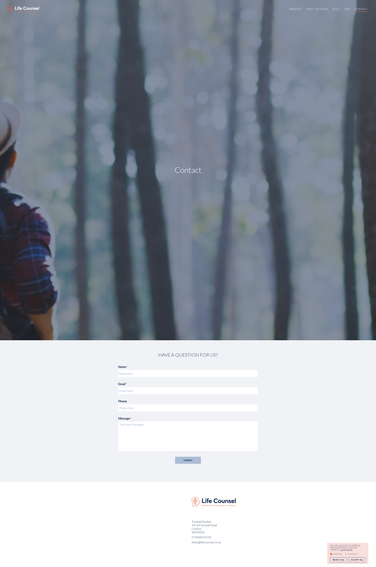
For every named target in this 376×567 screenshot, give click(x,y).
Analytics (352, 554)
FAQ (347, 9)
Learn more (346, 550)
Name (123, 366)
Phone (122, 401)
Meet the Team (316, 9)
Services (295, 9)
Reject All (338, 559)
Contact (361, 9)
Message (125, 418)
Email (122, 384)
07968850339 (201, 537)
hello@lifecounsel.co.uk (206, 542)
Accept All (357, 559)
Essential (337, 554)
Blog (336, 9)
